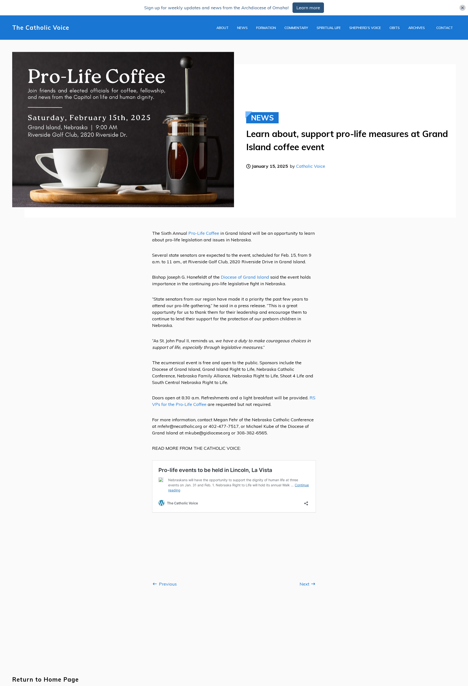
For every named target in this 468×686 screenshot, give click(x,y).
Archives (416, 28)
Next (305, 584)
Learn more (308, 7)
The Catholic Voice (40, 27)
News (242, 28)
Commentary (296, 28)
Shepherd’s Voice (365, 28)
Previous (167, 584)
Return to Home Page (45, 679)
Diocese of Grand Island (245, 277)
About (222, 28)
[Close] (462, 8)
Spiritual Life (329, 28)
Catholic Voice (310, 166)
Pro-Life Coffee (203, 233)
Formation (266, 28)
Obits (395, 28)
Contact (444, 28)
